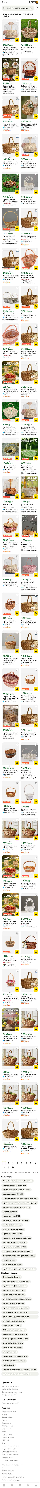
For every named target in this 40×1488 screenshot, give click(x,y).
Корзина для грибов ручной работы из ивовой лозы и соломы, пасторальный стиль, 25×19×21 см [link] (10, 846)
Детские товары (7, 1457)
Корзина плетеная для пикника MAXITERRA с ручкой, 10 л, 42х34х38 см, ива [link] (29, 884)
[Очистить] (31, 8)
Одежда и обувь (7, 1426)
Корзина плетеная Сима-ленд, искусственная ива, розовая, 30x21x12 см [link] (28, 583)
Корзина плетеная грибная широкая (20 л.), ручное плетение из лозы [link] (10, 697)
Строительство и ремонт (10, 1454)
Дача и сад (5, 1440)
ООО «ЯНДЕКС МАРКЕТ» (15, 1477)
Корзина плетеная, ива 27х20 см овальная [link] (10, 659)
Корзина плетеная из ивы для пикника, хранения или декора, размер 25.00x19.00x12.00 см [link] (10, 621)
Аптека (4, 1432)
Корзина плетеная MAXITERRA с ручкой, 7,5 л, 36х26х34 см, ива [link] (10, 809)
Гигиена (4, 1420)
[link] (17, 1181)
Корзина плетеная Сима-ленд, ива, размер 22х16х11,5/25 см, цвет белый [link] (28, 505)
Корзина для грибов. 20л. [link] (28, 48)
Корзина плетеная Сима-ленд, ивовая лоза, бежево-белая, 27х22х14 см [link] (9, 428)
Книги (4, 1443)
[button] (37, 8)
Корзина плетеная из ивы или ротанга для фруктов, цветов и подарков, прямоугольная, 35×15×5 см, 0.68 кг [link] (10, 1037)
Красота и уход (7, 1434)
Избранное (20, 1485)
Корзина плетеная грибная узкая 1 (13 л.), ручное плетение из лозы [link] (10, 352)
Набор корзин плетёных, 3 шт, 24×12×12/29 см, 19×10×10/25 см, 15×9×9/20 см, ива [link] (27, 771)
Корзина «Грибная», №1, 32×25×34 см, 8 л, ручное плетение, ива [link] (10, 48)
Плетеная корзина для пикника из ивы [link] (28, 960)
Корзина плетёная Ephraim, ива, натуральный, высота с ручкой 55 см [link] (10, 237)
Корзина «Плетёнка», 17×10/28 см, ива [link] (28, 810)
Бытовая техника (7, 1417)
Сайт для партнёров (8, 1395)
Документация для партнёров (12, 1392)
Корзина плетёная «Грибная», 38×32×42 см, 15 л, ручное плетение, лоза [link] (28, 162)
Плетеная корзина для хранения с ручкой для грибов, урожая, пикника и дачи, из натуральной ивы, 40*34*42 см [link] (29, 314)
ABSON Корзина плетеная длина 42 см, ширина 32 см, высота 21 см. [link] (28, 659)
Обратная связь (7, 1468)
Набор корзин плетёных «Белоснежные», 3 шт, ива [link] (28, 922)
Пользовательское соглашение (12, 1465)
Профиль (36, 1485)
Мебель (4, 1414)
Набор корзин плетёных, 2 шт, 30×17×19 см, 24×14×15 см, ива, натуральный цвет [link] (28, 543)
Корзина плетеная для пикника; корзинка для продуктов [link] (10, 733)
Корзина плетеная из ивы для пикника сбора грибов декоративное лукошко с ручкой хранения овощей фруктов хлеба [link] (11, 390)
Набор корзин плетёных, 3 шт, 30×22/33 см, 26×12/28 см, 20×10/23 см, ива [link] (10, 505)
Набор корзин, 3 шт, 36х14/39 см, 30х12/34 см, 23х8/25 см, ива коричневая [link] (28, 87)
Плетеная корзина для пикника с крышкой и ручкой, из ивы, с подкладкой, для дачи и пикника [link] (10, 543)
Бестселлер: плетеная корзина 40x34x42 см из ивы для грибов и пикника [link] (10, 125)
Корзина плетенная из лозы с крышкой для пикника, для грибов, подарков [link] (10, 771)
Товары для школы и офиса (11, 1446)
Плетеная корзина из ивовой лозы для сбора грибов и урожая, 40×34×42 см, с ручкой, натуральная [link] (29, 733)
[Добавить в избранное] (17, 21)
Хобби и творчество (8, 1437)
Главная (4, 1485)
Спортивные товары (8, 1449)
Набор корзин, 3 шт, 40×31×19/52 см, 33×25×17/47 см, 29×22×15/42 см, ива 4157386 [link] (9, 314)
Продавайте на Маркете (10, 1389)
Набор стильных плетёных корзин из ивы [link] (28, 200)
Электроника (6, 1423)
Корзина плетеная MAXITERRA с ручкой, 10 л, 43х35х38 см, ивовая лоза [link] (28, 696)
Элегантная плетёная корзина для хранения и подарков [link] (10, 583)
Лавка (12, 1485)
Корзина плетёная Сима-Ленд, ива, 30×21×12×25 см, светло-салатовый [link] (27, 466)
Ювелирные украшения (10, 1460)
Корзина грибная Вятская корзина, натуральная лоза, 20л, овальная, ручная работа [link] (10, 87)
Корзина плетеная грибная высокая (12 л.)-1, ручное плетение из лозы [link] (28, 276)
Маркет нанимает (8, 1470)
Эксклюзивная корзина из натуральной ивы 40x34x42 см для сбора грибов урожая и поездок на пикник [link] (29, 125)
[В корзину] (17, 40)
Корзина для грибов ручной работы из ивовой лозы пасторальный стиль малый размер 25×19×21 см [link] (29, 846)
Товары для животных (9, 1452)
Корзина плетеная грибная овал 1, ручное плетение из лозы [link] (10, 200)
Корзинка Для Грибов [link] (28, 1036)
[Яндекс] (17, 1480)
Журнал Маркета (7, 1473)
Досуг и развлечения (9, 1411)
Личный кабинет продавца (11, 1386)
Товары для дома (7, 1429)
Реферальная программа (10, 1403)
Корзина (28, 1485)
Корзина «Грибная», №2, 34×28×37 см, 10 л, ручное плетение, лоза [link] (29, 428)
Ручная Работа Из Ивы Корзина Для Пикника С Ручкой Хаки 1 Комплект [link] (10, 997)
